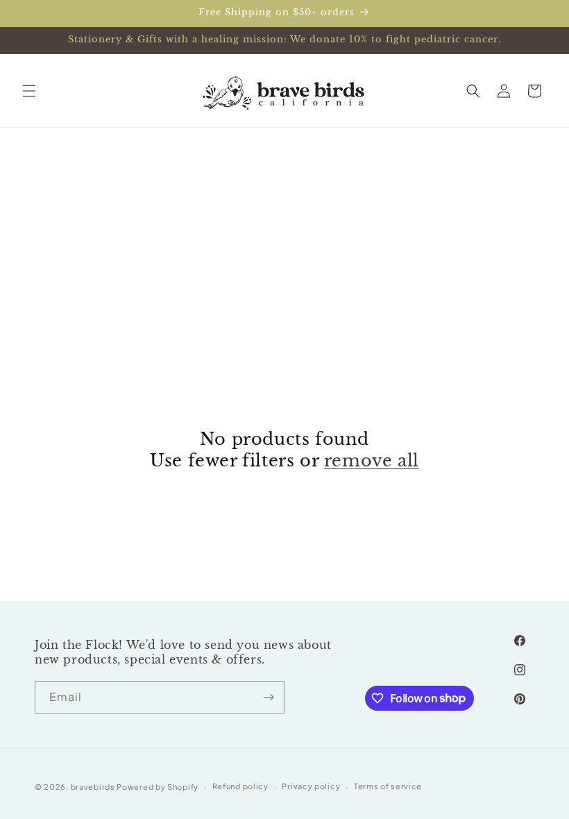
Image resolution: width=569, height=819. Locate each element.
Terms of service (388, 786)
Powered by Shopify (157, 786)
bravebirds (93, 786)
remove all (371, 460)
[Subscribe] (268, 697)
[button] (29, 91)
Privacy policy (311, 786)
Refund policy (240, 786)
